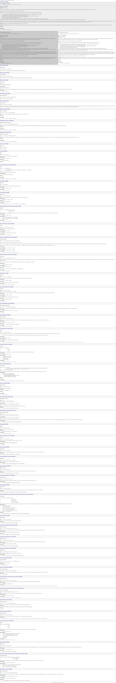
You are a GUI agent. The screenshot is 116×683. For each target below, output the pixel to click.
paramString (4, 649)
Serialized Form (9, 29)
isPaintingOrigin (5, 322)
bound (6, 367)
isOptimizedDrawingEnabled (6, 310)
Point (5, 76)
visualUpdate (7, 169)
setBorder (3, 264)
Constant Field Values (13, 118)
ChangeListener (13, 580)
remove (3, 230)
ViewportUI (4, 154)
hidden (6, 168)
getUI (3, 158)
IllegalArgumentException (6, 268)
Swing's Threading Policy (24, 23)
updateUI (3, 188)
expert (6, 290)
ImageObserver (4, 4)
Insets (6, 276)
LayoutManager (6, 570)
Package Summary (3, 0)
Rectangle (13, 240)
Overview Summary (10, 0)
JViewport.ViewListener (8, 561)
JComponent (5, 36)
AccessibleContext (6, 672)
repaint (3, 631)
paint (3, 337)
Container (9, 230)
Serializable (14, 4)
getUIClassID (4, 199)
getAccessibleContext (5, 676)
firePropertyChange (5, 662)
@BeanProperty (2, 168)
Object (10, 210)
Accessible (19, 4)
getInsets (3, 280)
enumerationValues (8, 368)
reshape (3, 354)
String (5, 645)
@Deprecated (2, 83)
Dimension (4, 450)
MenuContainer (9, 4)
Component (10, 209)
